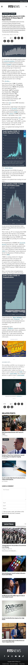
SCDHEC (9, 64)
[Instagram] (12, 656)
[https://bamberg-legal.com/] (14, 356)
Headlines (13, 13)
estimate (11, 113)
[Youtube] (16, 656)
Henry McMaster (17, 317)
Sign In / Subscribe (24, 1)
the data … (7, 81)
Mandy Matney (6, 34)
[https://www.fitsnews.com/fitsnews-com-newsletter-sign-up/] (14, 387)
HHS (8, 254)
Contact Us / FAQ (5, 663)
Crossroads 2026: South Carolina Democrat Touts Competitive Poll (13, 641)
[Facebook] (5, 656)
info (10, 102)
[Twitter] (9, 656)
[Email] (20, 656)
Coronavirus (6, 13)
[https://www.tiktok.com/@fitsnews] (23, 656)
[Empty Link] (24, 524)
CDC (3, 251)
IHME (15, 112)
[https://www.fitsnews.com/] (14, 651)
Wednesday (17, 319)
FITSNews (5, 435)
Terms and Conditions (14, 663)
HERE (20, 372)
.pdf (20, 117)
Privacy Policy (22, 663)
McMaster (10, 328)
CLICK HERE (13, 373)
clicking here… (20, 396)
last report (14, 108)
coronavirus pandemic (9, 61)
